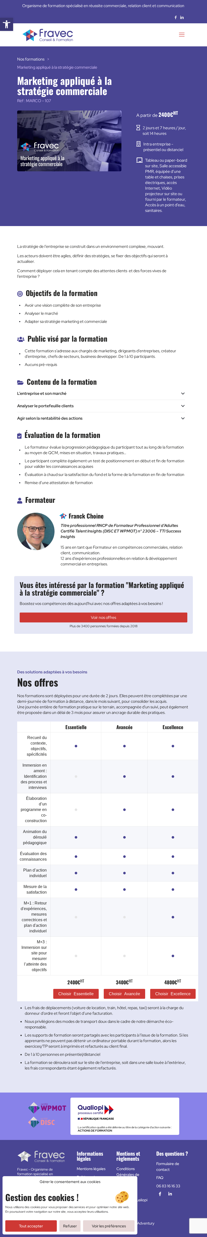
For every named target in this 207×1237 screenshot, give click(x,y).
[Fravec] (48, 34)
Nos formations (30, 59)
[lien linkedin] (170, 1194)
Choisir (76, 994)
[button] (6, 24)
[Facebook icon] (175, 17)
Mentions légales (91, 1168)
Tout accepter (31, 1226)
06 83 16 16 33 (168, 1186)
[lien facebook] (160, 1194)
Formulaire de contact (167, 1166)
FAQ (159, 1177)
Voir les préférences (109, 1226)
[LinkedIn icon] (182, 17)
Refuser (70, 1226)
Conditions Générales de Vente (127, 1174)
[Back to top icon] (182, 1226)
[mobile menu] (181, 34)
